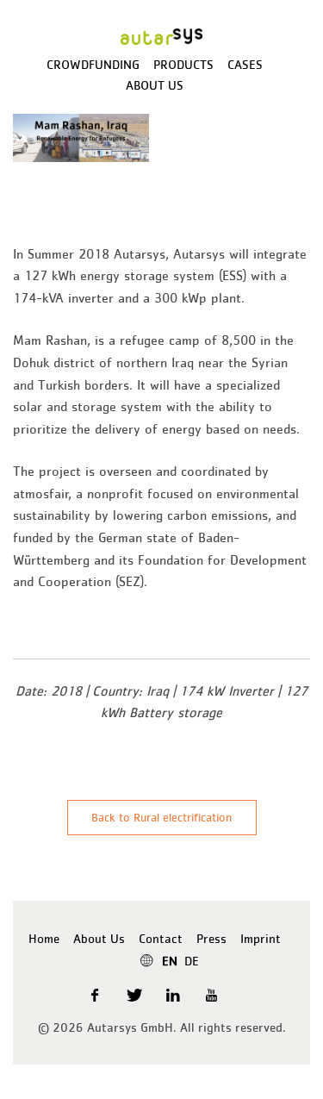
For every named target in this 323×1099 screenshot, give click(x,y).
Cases (245, 64)
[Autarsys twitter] (135, 994)
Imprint (260, 938)
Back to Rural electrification (161, 817)
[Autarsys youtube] (213, 994)
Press (211, 938)
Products (183, 64)
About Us (154, 84)
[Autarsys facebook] (96, 994)
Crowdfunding (93, 64)
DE (191, 960)
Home (43, 938)
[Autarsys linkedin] (174, 994)
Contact (161, 938)
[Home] (161, 35)
